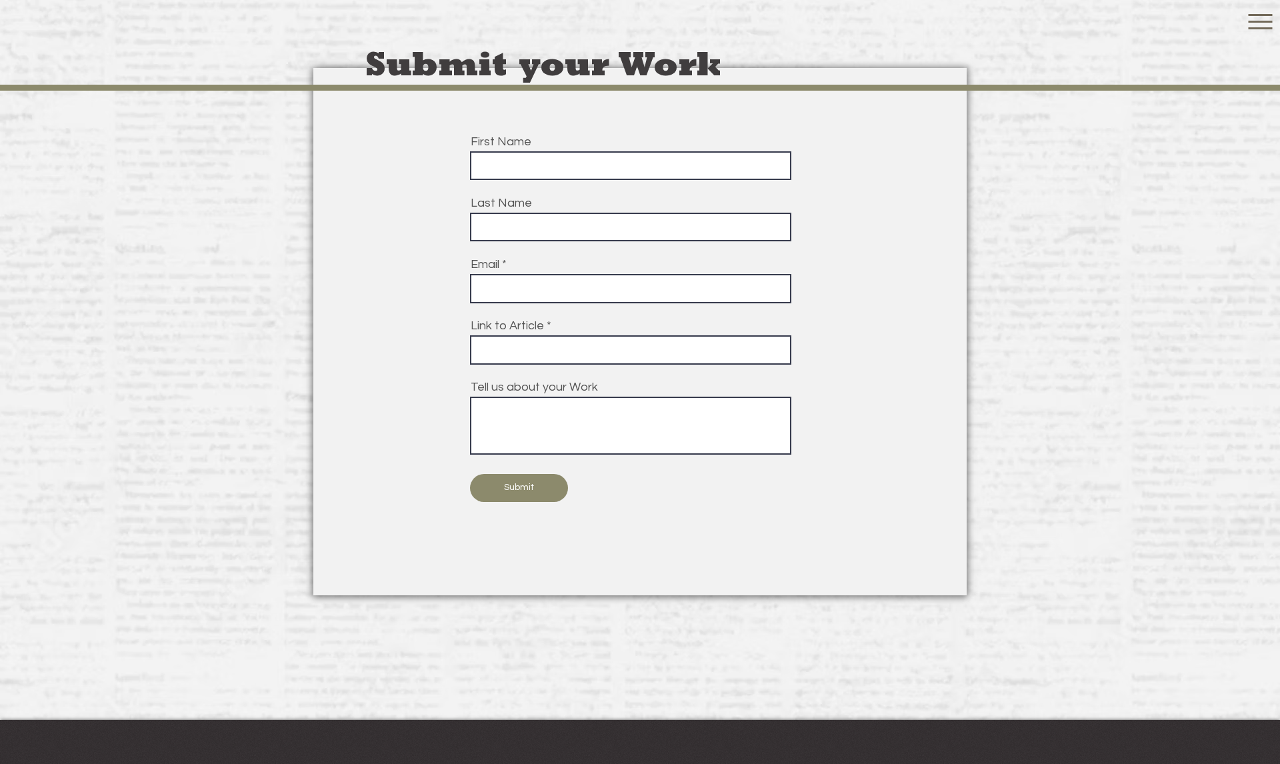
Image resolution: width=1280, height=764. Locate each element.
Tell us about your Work (534, 387)
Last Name (501, 203)
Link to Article (507, 326)
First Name (501, 142)
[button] (1260, 21)
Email (485, 265)
